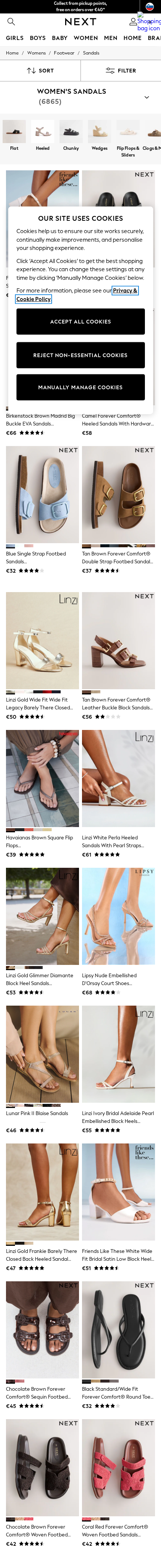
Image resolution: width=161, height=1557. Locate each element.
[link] (11, 21)
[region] (80, 310)
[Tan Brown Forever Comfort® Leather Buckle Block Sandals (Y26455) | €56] (118, 640)
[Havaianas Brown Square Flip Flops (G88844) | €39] (42, 778)
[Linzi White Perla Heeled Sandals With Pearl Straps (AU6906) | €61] (118, 778)
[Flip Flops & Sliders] (128, 132)
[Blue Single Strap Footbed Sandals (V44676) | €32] (42, 494)
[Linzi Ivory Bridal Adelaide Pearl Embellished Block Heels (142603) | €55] (118, 1054)
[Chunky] (71, 132)
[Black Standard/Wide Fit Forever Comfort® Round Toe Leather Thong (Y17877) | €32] (118, 1329)
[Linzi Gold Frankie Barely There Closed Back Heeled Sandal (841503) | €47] (42, 1192)
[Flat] (14, 132)
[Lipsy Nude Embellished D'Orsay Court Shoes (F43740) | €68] (118, 916)
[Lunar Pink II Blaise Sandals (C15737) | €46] (42, 1054)
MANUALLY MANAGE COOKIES (80, 387)
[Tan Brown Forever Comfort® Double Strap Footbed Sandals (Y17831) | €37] (118, 494)
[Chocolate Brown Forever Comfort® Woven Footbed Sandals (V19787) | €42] (42, 1467)
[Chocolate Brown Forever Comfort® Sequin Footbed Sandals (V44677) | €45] (42, 1329)
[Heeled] (42, 132)
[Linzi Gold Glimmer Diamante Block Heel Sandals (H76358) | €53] (42, 916)
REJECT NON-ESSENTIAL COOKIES (80, 355)
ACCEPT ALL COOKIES (80, 321)
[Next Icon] (80, 21)
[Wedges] (99, 132)
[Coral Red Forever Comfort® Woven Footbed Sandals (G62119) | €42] (118, 1467)
